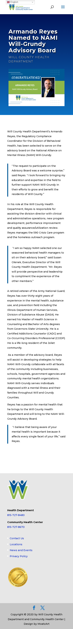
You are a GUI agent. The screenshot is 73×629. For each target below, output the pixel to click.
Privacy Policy (19, 556)
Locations (16, 544)
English (14, 2)
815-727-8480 (16, 515)
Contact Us (17, 538)
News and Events (21, 550)
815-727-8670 (16, 527)
